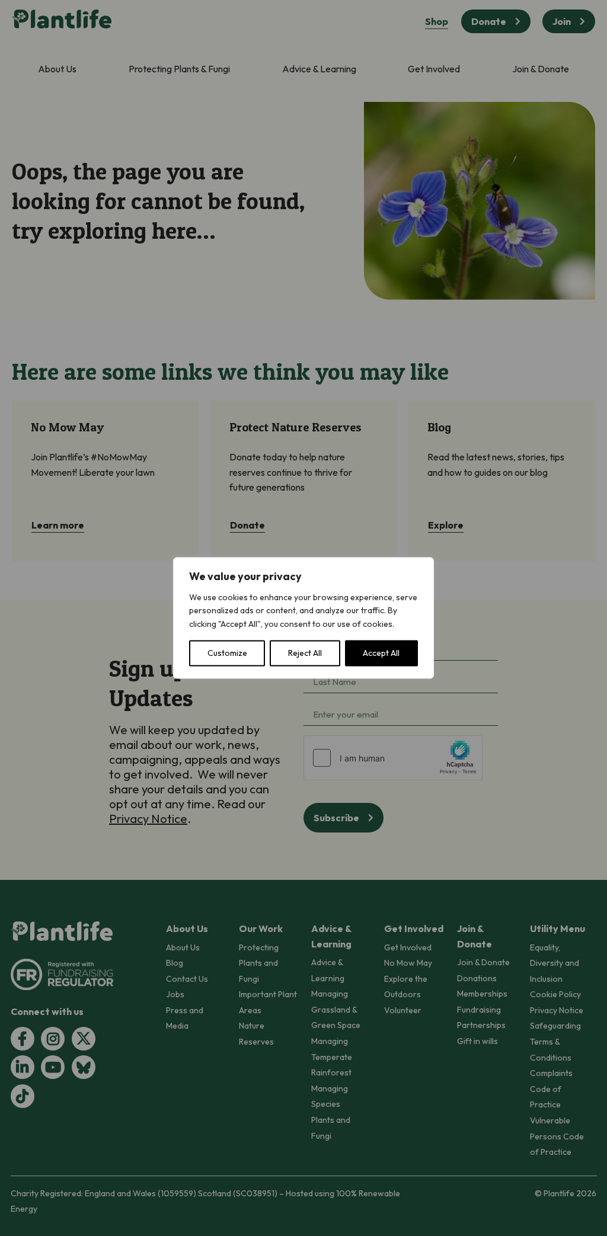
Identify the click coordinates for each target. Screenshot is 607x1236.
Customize (227, 653)
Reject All (305, 653)
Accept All (381, 653)
